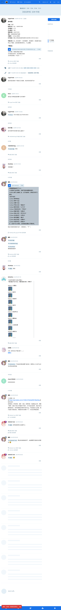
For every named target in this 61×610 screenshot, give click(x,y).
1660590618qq (14, 243)
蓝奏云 (9, 352)
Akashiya (12, 246)
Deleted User (13, 440)
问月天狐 (12, 149)
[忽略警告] (20, 606)
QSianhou (12, 364)
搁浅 (11, 268)
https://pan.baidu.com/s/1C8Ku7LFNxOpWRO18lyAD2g (24, 400)
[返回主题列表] (2, 2)
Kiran (11, 115)
